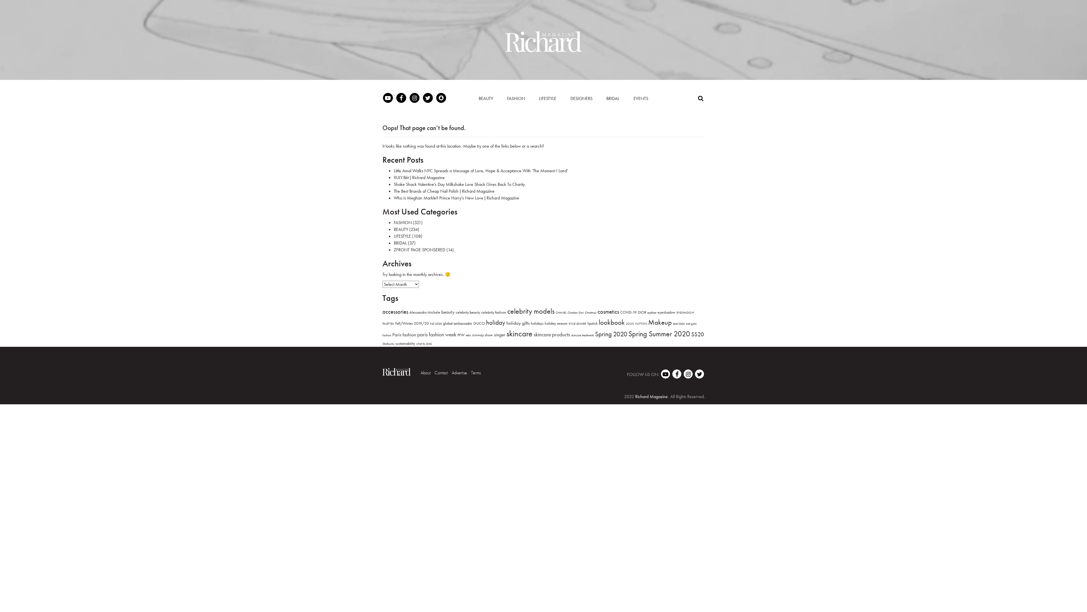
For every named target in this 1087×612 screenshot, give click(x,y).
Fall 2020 (436, 324)
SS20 (697, 334)
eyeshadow (666, 312)
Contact (441, 373)
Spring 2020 (611, 334)
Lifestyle (547, 98)
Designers (581, 98)
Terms (476, 373)
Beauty (486, 98)
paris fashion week (436, 334)
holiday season (556, 323)
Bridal (612, 98)
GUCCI (479, 323)
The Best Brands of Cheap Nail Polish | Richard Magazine (444, 191)
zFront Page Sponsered (419, 250)
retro (468, 335)
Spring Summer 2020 (659, 334)
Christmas (590, 312)
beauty (448, 312)
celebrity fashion (493, 312)
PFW (461, 334)
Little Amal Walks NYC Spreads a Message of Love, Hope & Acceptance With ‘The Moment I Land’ (481, 171)
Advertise (459, 373)
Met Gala (679, 324)
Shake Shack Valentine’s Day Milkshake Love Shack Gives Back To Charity (459, 184)
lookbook (612, 322)
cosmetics (608, 311)
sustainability (405, 343)
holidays (537, 323)
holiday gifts (518, 323)
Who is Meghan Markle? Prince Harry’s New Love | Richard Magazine (456, 198)
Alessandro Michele (424, 312)
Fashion (516, 98)
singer (499, 335)
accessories (395, 311)
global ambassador (457, 323)
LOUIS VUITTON (636, 324)
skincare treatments (582, 335)
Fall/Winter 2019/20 (412, 323)
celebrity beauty (468, 312)
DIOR (642, 312)
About (426, 373)
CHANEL (561, 312)
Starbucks (388, 344)
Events (641, 98)
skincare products (552, 334)
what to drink (424, 344)
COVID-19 (628, 312)
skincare (519, 333)
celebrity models (531, 311)
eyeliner (651, 312)
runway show (482, 334)
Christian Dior (576, 312)
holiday (495, 322)
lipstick (592, 323)
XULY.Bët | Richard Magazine (419, 177)
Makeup (660, 322)
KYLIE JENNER (577, 324)
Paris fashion (404, 335)
